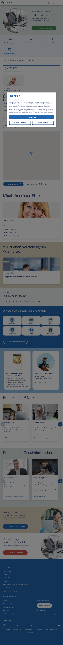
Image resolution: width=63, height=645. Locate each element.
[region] (31, 109)
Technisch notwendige (19, 122)
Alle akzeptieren (31, 117)
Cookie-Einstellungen (43, 122)
